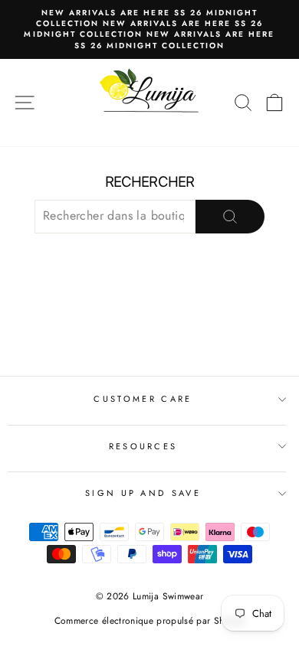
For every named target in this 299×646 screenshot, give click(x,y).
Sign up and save (143, 493)
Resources (143, 446)
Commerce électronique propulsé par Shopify (149, 621)
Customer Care (143, 399)
